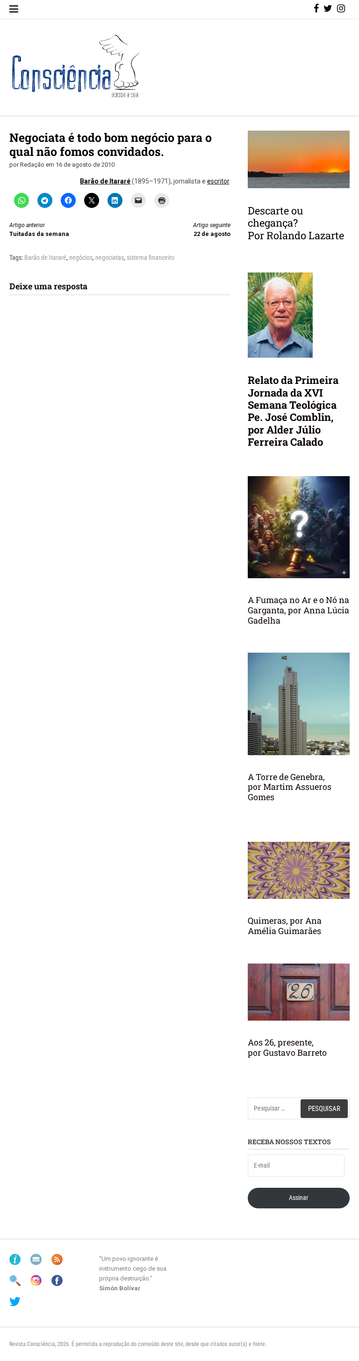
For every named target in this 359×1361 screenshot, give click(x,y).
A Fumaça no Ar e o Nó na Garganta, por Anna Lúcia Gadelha (298, 609)
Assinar (298, 1197)
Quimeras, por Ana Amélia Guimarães (285, 925)
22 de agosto (211, 229)
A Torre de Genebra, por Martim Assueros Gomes (289, 786)
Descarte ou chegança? (275, 216)
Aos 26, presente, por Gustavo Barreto (287, 1047)
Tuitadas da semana (39, 229)
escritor (218, 181)
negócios (81, 257)
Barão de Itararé (105, 181)
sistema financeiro (150, 257)
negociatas (109, 257)
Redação (32, 164)
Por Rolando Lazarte (296, 235)
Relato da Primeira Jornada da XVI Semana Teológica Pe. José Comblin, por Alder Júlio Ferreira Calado (293, 411)
